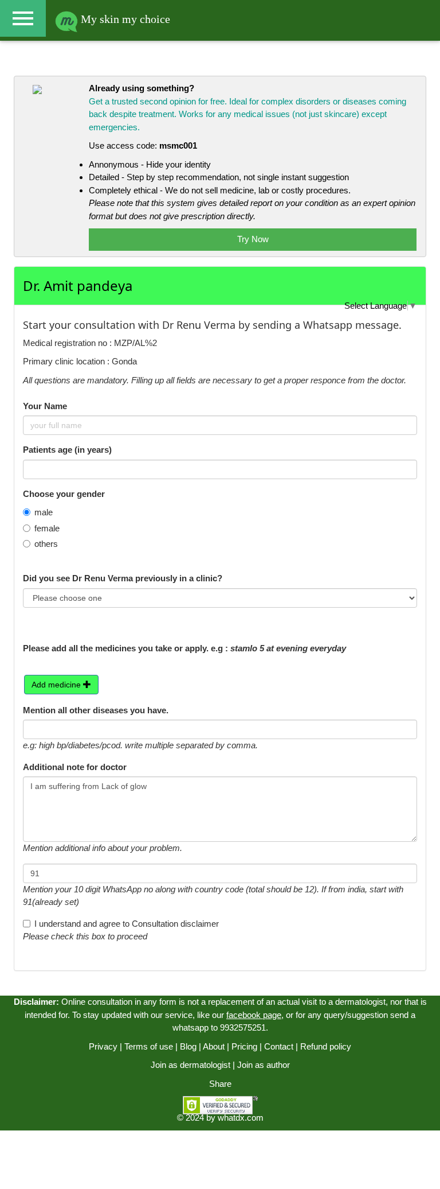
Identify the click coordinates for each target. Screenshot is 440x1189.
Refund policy (325, 1046)
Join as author (263, 1065)
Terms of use (148, 1046)
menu (23, 18)
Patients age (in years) (67, 449)
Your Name (45, 406)
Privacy (103, 1046)
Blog (188, 1046)
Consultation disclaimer (175, 923)
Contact (278, 1046)
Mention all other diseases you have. (95, 710)
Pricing (244, 1046)
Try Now (253, 239)
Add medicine (57, 684)
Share (220, 1084)
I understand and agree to (126, 923)
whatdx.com (241, 1117)
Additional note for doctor (75, 767)
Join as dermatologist (190, 1065)
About (214, 1046)
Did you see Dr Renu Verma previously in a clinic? (122, 578)
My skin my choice (124, 19)
